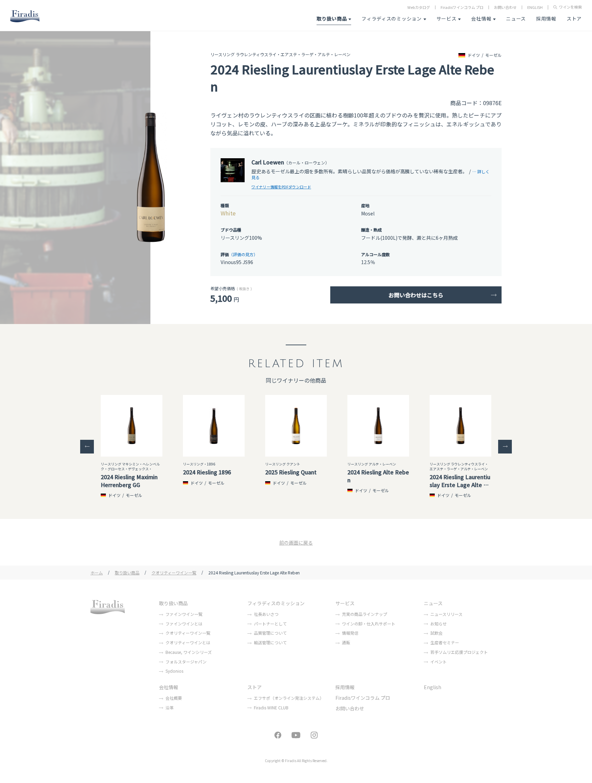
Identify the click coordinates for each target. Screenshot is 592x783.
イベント (438, 661)
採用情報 (546, 18)
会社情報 (481, 18)
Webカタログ (418, 7)
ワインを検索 (570, 7)
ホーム (96, 572)
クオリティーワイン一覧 (173, 572)
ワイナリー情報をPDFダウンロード (281, 186)
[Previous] (87, 446)
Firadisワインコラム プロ (462, 7)
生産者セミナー (444, 642)
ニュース (516, 18)
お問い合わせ (505, 7)
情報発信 (350, 633)
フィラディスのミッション (391, 18)
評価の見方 (243, 254)
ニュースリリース (446, 614)
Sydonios (174, 671)
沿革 (169, 707)
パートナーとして (270, 623)
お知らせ (438, 623)
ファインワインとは (183, 623)
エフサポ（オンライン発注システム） (289, 698)
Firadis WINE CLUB (271, 707)
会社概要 (173, 698)
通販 (346, 642)
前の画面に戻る (296, 542)
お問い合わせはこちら (415, 295)
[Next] (505, 446)
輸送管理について (270, 642)
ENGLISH (535, 7)
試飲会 (436, 633)
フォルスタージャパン (186, 661)
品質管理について (270, 633)
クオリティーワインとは (187, 642)
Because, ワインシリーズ (188, 652)
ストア (574, 18)
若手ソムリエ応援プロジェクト (459, 652)
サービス (446, 18)
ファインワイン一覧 (183, 614)
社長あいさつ (266, 614)
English (432, 687)
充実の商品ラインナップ (364, 614)
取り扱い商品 (332, 18)
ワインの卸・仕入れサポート (368, 623)
